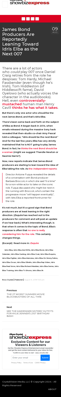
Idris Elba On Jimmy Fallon (46, 258)
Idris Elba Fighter (9, 258)
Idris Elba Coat (33, 254)
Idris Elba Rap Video (41, 262)
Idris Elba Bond (37, 250)
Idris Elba (9, 250)
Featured (19, 280)
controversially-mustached (24, 102)
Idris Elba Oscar (9, 262)
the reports (43, 168)
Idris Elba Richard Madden (27, 266)
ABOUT (52, 389)
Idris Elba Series (47, 266)
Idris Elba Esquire (47, 254)
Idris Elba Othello (24, 262)
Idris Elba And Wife (22, 250)
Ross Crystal (7, 280)
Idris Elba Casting (18, 254)
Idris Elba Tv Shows (23, 270)
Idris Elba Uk (38, 270)
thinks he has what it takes (35, 108)
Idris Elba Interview (26, 258)
